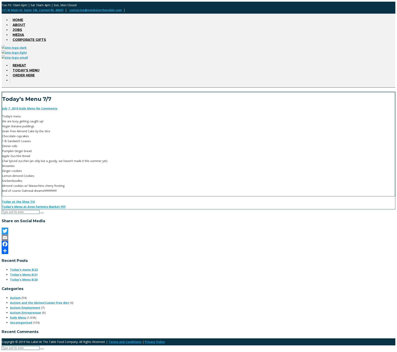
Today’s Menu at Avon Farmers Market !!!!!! (34, 207)
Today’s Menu (26, 70)
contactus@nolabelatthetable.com (95, 10)
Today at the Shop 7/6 (18, 202)
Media (18, 35)
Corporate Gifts (29, 40)
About (19, 25)
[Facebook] (198, 244)
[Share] (198, 250)
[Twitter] (198, 231)
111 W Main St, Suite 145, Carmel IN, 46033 (32, 10)
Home (18, 20)
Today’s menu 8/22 (24, 270)
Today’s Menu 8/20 (24, 280)
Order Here (24, 75)
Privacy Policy (155, 342)
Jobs (17, 30)
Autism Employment (25, 308)
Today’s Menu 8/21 (24, 275)
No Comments (46, 108)
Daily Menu (27, 108)
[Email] (198, 237)
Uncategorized (21, 323)
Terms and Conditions (125, 342)
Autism (15, 298)
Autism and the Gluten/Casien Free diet (39, 303)
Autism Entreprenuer (25, 313)
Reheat (19, 65)
